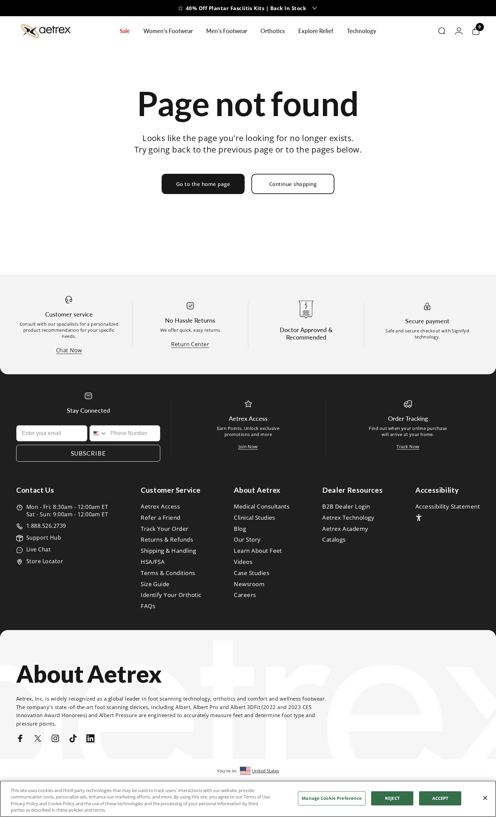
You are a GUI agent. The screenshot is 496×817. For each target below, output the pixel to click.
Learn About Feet (258, 550)
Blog (240, 529)
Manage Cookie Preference (332, 798)
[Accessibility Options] (418, 517)
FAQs (148, 606)
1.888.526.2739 (46, 525)
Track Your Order (165, 529)
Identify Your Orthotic (171, 595)
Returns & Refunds (167, 539)
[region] (248, 799)
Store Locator (44, 561)
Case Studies (251, 573)
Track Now (407, 446)
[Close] (485, 797)
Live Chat (38, 549)
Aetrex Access (160, 506)
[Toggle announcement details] (314, 8)
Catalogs (334, 539)
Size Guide (155, 584)
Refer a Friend (161, 517)
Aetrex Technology (348, 517)
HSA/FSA (153, 562)
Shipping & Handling (168, 550)
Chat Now (69, 350)
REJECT (392, 798)
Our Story (247, 539)
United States (265, 771)
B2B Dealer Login (346, 506)
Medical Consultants (262, 506)
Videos (243, 562)
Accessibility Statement (447, 506)
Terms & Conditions (168, 573)
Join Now (248, 446)
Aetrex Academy (345, 529)
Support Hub (43, 537)
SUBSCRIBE (88, 453)
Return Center (190, 344)
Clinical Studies (254, 517)
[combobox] (99, 433)
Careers (245, 595)
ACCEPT (440, 798)
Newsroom (249, 584)
